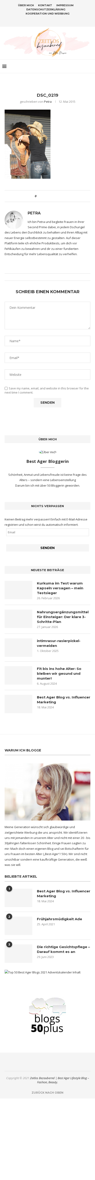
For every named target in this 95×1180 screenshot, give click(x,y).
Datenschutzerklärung (45, 9)
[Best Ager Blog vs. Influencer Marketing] (18, 704)
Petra (48, 101)
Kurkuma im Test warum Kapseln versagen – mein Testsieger (60, 588)
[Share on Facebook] (44, 196)
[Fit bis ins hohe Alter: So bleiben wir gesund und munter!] (18, 675)
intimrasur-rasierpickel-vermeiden (58, 643)
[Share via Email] (57, 196)
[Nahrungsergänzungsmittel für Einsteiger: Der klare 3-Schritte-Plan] (18, 619)
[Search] (90, 66)
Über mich (26, 5)
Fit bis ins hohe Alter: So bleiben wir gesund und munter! (59, 673)
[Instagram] (44, 20)
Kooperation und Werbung (47, 13)
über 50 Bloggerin (52, 485)
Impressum (65, 5)
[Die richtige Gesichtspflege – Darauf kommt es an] (18, 953)
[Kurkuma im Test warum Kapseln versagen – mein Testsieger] (18, 590)
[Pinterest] (50, 20)
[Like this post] (39, 196)
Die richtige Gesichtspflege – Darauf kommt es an (63, 949)
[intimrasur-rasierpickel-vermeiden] (18, 647)
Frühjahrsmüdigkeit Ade (59, 919)
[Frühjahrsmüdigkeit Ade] (18, 926)
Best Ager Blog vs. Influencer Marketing (63, 699)
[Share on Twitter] (48, 196)
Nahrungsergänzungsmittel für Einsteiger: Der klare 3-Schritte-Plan (63, 617)
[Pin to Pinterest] (52, 196)
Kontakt (45, 5)
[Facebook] (38, 20)
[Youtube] (56, 20)
